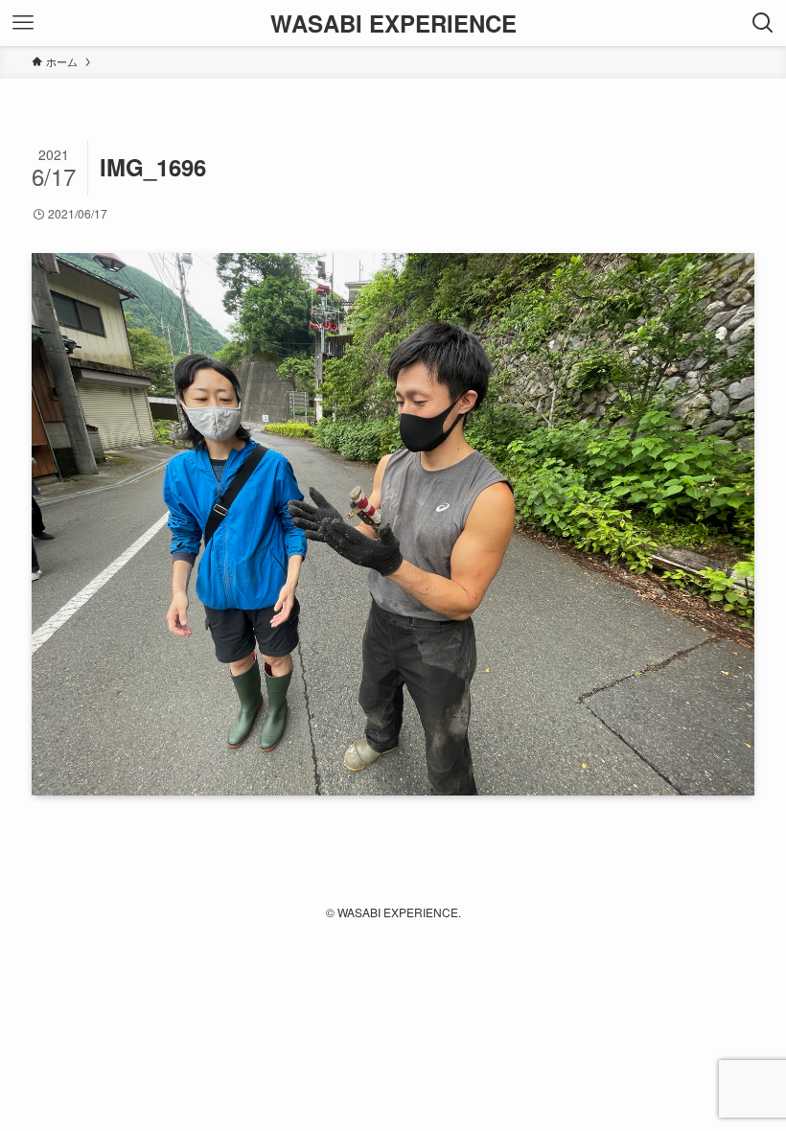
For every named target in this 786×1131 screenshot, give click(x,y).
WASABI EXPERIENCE (393, 23)
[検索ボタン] (763, 23)
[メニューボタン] (23, 23)
